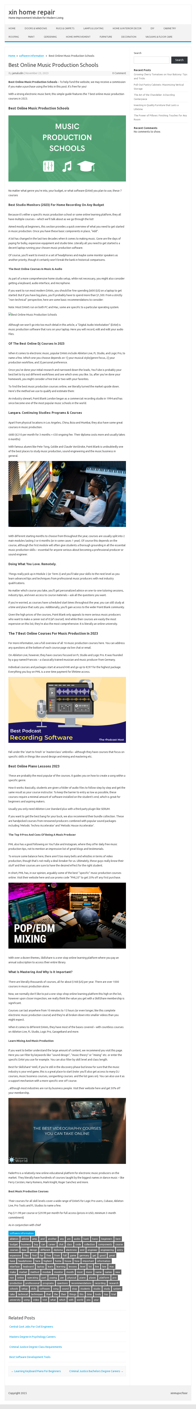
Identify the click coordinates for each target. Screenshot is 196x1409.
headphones (25, 1261)
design (33, 1250)
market (23, 1272)
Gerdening (50, 37)
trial (113, 1294)
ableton (14, 1238)
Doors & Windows (36, 28)
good (103, 1255)
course (119, 1244)
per (62, 1277)
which (62, 1299)
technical (23, 1294)
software (45, 1288)
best (118, 1238)
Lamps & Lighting (93, 28)
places (92, 1277)
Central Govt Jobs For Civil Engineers (31, 1326)
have (12, 1261)
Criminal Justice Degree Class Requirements (35, 1346)
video (36, 1299)
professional (32, 1283)
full (65, 1255)
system (117, 1288)
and (42, 1238)
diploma (58, 1250)
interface (15, 1266)
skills (33, 1288)
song (56, 1288)
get (94, 1255)
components (105, 1244)
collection (89, 1244)
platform (104, 1277)
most (80, 1272)
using (27, 1299)
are (69, 1238)
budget (14, 1244)
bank (86, 1238)
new (117, 1272)
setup (24, 1288)
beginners (106, 1238)
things (72, 1294)
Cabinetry (169, 28)
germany (84, 1255)
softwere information (31, 55)
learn (50, 1266)
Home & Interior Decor (127, 28)
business (26, 1244)
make (13, 1272)
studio (96, 1288)
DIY (152, 28)
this (82, 1294)
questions (62, 1283)
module (46, 1272)
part (44, 1277)
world (80, 1299)
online (20, 1277)
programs (48, 1283)
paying (53, 1277)
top (106, 1294)
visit (44, 1299)
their (63, 1294)
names (108, 1272)
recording (100, 1283)
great (112, 1255)
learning (60, 1266)
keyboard (28, 1266)
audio (77, 1238)
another (52, 1238)
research (113, 1283)
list (90, 1266)
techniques (37, 1294)
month (70, 1272)
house (68, 1261)
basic (95, 1238)
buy (36, 1244)
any (62, 1238)
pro (115, 1277)
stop (74, 1288)
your (96, 1299)
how (77, 1261)
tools (98, 1294)
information (103, 1261)
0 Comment (119, 73)
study (107, 1288)
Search (137, 53)
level (82, 1266)
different (45, 1250)
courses (14, 1250)
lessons (73, 1266)
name (99, 1272)
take (12, 1294)
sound (65, 1288)
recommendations (81, 1283)
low (104, 1266)
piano (82, 1277)
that (48, 1294)
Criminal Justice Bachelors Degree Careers (96, 1371)
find (34, 1255)
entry (120, 1250)
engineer (92, 1250)
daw (24, 1250)
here (37, 1261)
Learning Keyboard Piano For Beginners (36, 1371)
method (34, 1272)
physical (71, 1277)
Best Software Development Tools (30, 1357)
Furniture (106, 37)
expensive (15, 1255)
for (41, 1255)
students (85, 1288)
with (71, 1299)
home (58, 1261)
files (26, 1255)
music (89, 1272)
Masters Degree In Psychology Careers (32, 1336)
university (15, 1299)
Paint (31, 37)
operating (32, 1277)
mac (111, 1266)
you (89, 1299)
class (69, 1244)
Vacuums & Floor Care (158, 37)
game (73, 1255)
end (82, 1250)
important (88, 1261)
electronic (71, 1250)
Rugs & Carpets (65, 28)
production (16, 1283)
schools (14, 1288)
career (52, 1244)
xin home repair (32, 11)
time (89, 1294)
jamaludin (18, 73)
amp (34, 1238)
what (53, 1299)
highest (48, 1261)
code (78, 1244)
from (57, 1255)
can (43, 1244)
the (56, 1294)
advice (25, 1238)
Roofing (14, 37)
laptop (40, 1266)
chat (61, 1244)
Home (12, 28)
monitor (58, 1272)
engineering (107, 1250)
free (49, 1255)
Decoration (128, 37)
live (97, 1266)
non (12, 1277)
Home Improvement (78, 37)
